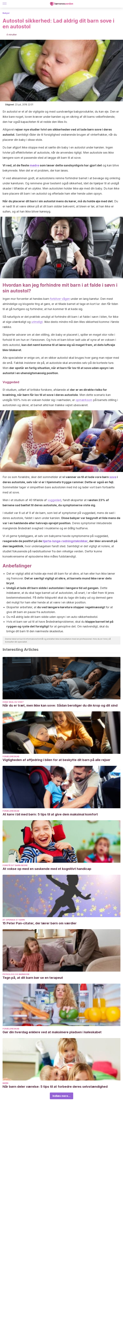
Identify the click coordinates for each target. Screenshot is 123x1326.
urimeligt (37, 321)
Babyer (6, 13)
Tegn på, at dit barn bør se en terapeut (33, 978)
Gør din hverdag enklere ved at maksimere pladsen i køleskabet (52, 1032)
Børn (5, 1083)
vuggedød (54, 500)
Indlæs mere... (61, 1095)
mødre (34, 165)
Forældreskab (11, 756)
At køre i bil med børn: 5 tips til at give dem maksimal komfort (50, 814)
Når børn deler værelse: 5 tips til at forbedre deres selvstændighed (55, 1087)
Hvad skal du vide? (13, 702)
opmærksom (84, 400)
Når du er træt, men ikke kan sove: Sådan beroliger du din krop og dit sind (60, 705)
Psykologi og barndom (16, 974)
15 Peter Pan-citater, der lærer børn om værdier (40, 923)
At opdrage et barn (14, 920)
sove (112, 477)
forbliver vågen (60, 298)
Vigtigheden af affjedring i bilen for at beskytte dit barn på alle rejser (56, 760)
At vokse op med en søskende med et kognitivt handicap (47, 869)
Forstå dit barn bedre (15, 865)
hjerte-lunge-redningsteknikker (65, 541)
